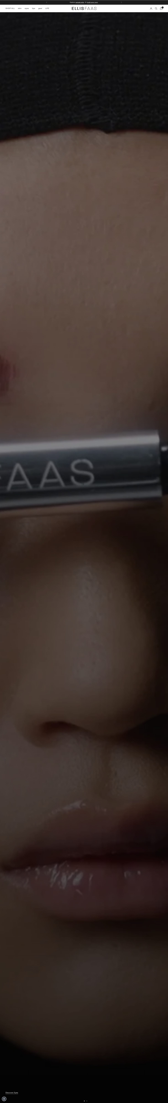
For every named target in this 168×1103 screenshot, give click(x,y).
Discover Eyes (11, 1098)
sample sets (80, 3)
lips (33, 8)
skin (19, 8)
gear (40, 8)
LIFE (47, 8)
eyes (27, 8)
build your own (92, 3)
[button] (4, 1099)
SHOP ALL (10, 8)
